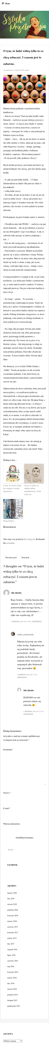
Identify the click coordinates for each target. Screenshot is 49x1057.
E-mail (6, 808)
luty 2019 (10, 898)
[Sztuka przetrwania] (24, 25)
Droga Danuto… (9, 521)
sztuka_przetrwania (25, 634)
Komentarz (7, 749)
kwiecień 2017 (12, 932)
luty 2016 (10, 983)
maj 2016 (10, 966)
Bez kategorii (29, 539)
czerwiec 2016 (12, 960)
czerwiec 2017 (12, 927)
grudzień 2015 (12, 994)
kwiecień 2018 (12, 915)
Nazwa (7, 792)
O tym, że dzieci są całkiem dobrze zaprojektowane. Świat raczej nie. (32, 490)
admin (27, 70)
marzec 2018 (12, 921)
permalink (10, 543)
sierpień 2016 (12, 949)
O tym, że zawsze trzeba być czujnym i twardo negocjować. (12, 488)
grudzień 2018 (12, 910)
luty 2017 (10, 943)
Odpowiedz (37, 621)
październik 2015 (13, 1006)
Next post (25, 557)
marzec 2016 (12, 977)
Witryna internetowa (11, 823)
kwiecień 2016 (12, 972)
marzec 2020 (12, 893)
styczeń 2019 (12, 904)
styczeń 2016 (12, 989)
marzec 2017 (12, 938)
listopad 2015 (12, 1000)
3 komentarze (8, 70)
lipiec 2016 (11, 955)
